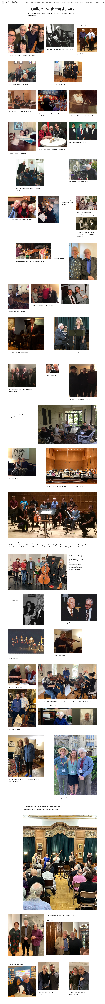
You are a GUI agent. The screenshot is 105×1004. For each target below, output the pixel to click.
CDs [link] (43, 2)
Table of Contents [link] (35, 2)
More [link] (97, 2)
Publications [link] (49, 2)
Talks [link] (81, 2)
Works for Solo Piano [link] (59, 2)
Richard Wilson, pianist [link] (72, 2)
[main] (52, 11)
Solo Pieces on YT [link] (89, 2)
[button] (103, 2)
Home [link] (26, 2)
